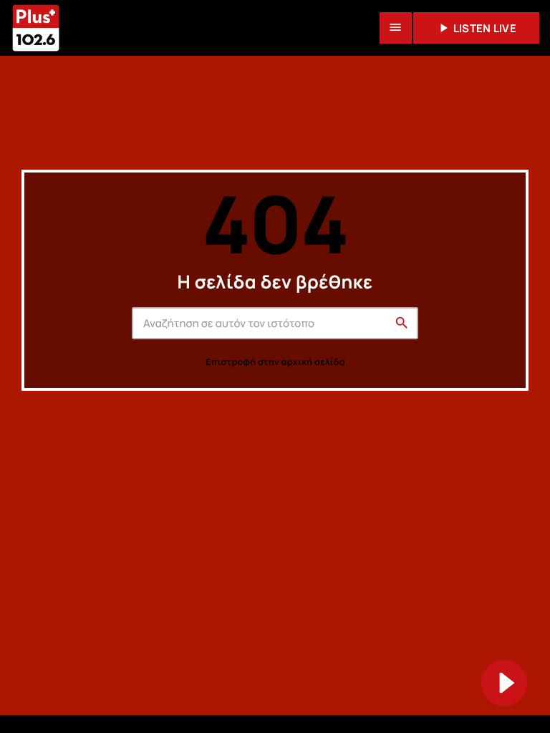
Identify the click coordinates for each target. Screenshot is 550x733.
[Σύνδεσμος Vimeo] (36, 28)
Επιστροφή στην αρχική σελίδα (275, 362)
